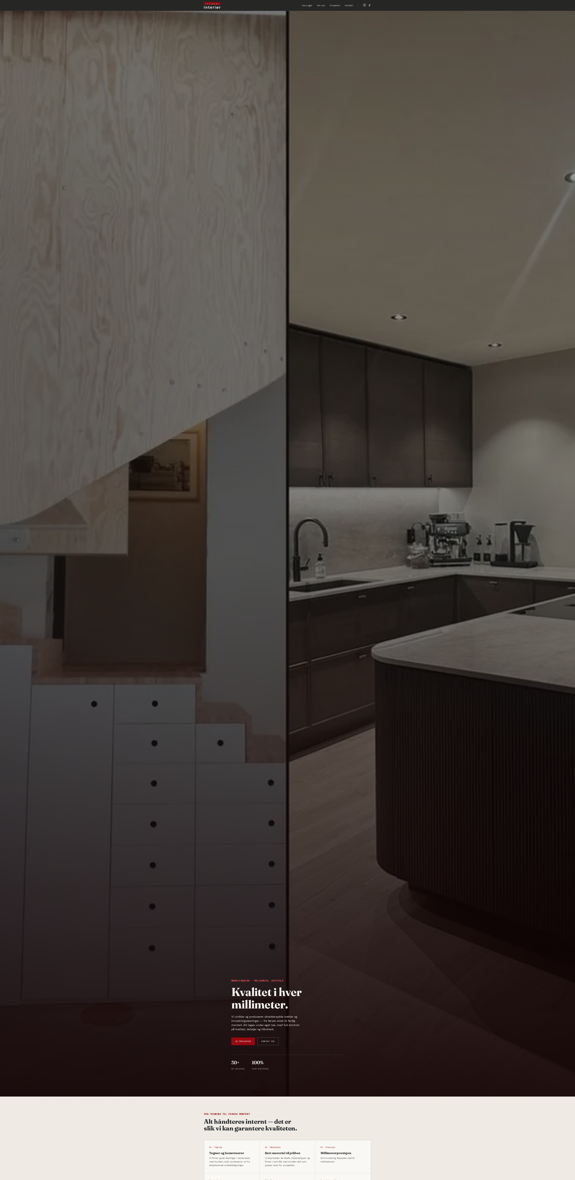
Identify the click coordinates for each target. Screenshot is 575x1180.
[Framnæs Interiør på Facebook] (369, 5)
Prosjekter (335, 5)
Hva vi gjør (307, 5)
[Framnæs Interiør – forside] (212, 5)
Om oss (321, 5)
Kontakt (349, 5)
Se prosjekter (243, 1041)
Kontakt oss (268, 1041)
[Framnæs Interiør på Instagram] (364, 5)
